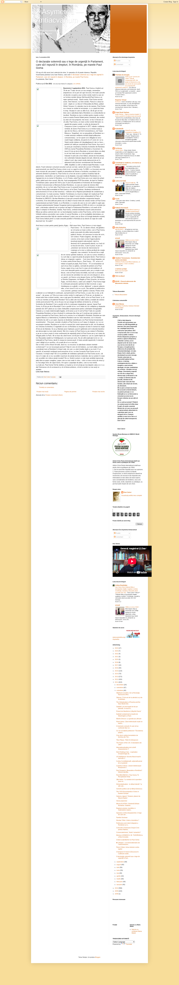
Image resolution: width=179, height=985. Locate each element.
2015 (117, 671)
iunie (118, 870)
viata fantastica (120, 227)
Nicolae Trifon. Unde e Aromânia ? (127, 820)
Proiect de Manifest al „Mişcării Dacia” (128, 711)
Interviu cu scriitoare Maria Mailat (137, 931)
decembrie (120, 685)
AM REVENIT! (119, 229)
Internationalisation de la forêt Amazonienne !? (126, 748)
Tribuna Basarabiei (120, 295)
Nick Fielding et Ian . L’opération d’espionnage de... (126, 753)
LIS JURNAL (77, 83)
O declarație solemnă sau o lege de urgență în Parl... (128, 857)
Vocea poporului (121, 801)
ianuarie (119, 884)
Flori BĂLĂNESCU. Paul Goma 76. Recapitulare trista (127, 776)
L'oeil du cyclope (121, 269)
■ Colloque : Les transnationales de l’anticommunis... (128, 843)
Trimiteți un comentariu (46, 387)
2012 (117, 679)
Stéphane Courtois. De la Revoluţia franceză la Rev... (128, 693)
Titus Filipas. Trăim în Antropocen (127, 740)
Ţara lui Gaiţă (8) (130, 182)
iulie (118, 867)
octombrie (120, 690)
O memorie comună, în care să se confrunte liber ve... (127, 727)
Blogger (97, 957)
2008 (117, 894)
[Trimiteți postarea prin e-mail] (60, 377)
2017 (117, 665)
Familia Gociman (121, 817)
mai (118, 873)
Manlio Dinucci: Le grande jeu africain (128, 719)
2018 (117, 662)
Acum (117, 199)
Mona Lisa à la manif (121, 270)
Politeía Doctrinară (121, 208)
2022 (117, 654)
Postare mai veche (98, 392)
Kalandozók (119, 128)
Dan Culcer (128, 492)
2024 (117, 648)
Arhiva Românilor (121, 585)
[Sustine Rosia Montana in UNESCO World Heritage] (122, 455)
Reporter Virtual (120, 100)
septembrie (120, 862)
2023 (117, 651)
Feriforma (118, 148)
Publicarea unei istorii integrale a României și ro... (127, 824)
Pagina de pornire (70, 392)
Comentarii (119, 64)
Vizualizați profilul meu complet (131, 495)
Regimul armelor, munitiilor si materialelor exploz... (126, 809)
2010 (117, 888)
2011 (117, 682)
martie (119, 879)
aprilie (119, 876)
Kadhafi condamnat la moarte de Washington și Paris (127, 715)
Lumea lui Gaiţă (120, 181)
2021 (117, 656)
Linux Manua (119, 304)
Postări (117, 61)
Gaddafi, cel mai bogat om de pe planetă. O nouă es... (127, 707)
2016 (117, 668)
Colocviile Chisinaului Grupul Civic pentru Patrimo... (127, 828)
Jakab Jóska (119, 150)
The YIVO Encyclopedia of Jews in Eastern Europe (127, 792)
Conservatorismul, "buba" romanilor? (128, 832)
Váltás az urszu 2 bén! (132, 240)
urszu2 (117, 238)
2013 (117, 676)
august (119, 864)
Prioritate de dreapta (122, 75)
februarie (120, 882)
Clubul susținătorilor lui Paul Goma (127, 840)
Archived (118, 101)
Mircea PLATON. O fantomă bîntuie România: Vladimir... (127, 804)
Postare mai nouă (42, 392)
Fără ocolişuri (120, 276)
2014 (117, 674)
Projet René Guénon (122, 112)
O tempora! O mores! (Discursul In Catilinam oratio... (127, 852)
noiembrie (120, 687)
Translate (129, 944)
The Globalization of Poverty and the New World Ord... (128, 703)
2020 (117, 659)
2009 (117, 891)
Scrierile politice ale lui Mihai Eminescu (129, 789)
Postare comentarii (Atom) (54, 395)
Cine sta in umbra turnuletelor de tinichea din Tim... (127, 736)
